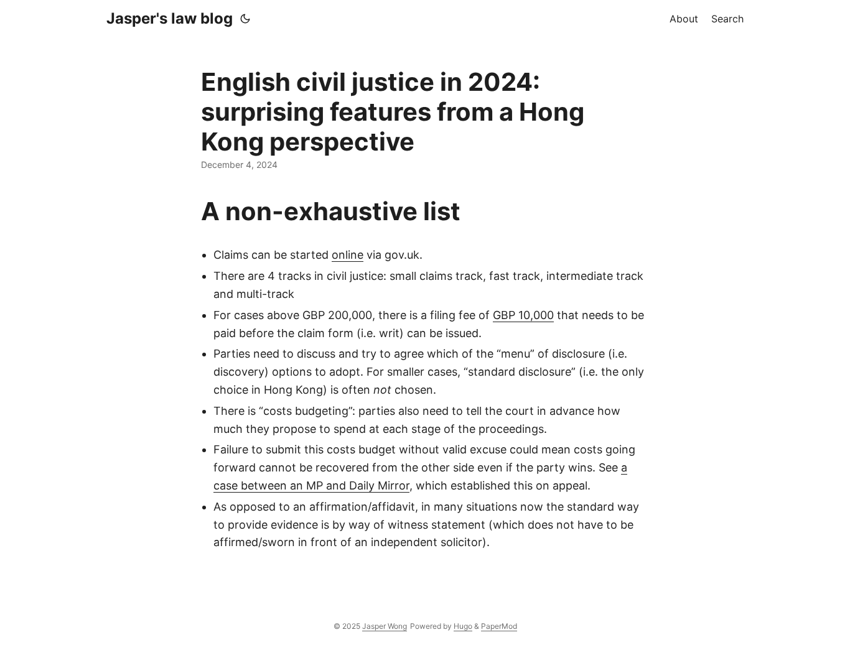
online (347, 254)
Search (727, 18)
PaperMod (499, 626)
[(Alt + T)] (245, 18)
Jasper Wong (384, 626)
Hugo (463, 626)
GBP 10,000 (523, 315)
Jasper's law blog (169, 18)
